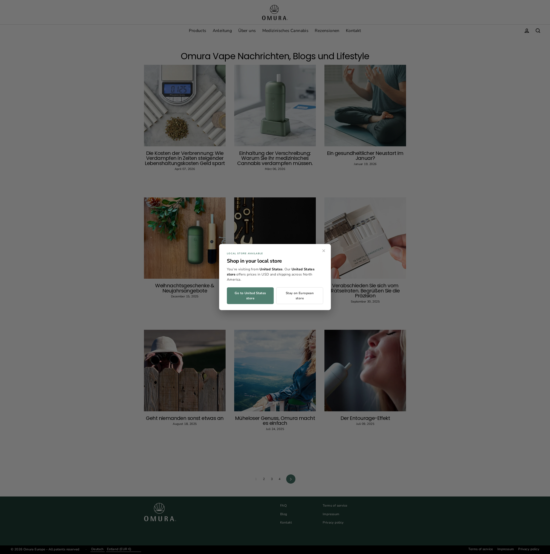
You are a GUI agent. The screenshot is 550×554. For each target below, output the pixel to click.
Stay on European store (300, 295)
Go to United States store (250, 295)
